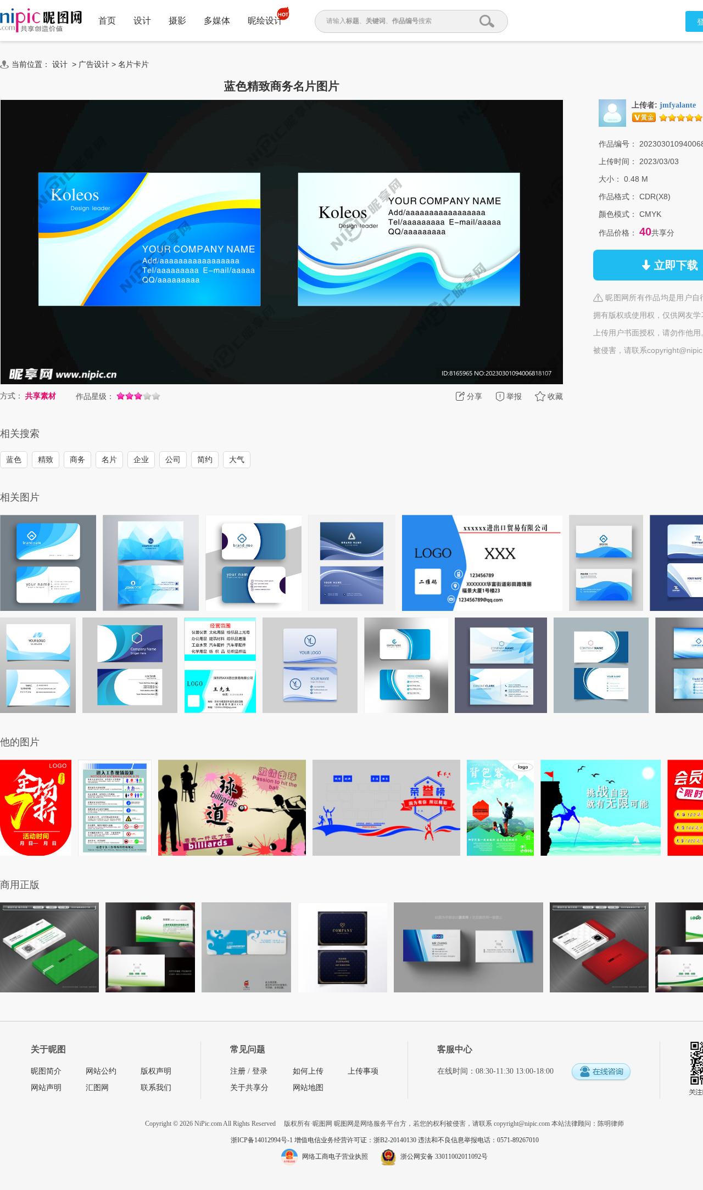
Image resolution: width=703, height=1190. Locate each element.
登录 (259, 1071)
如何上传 (308, 1071)
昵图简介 (46, 1071)
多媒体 (217, 20)
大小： (610, 179)
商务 (77, 459)
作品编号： (618, 143)
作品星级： (95, 396)
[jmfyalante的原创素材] (612, 112)
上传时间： (618, 161)
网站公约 (101, 1071)
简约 (205, 459)
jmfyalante (678, 105)
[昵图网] (41, 20)
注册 (238, 1071)
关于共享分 (249, 1088)
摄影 (177, 20)
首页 (107, 20)
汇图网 (97, 1088)
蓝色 (13, 459)
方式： (11, 395)
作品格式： (618, 196)
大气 (236, 459)
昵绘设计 (265, 20)
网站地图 (308, 1088)
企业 (141, 459)
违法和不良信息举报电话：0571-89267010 (478, 1140)
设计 (142, 20)
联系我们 (156, 1088)
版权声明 (156, 1071)
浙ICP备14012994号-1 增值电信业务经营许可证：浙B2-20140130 (324, 1140)
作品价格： (618, 232)
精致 (45, 459)
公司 (173, 459)
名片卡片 (133, 64)
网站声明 (46, 1088)
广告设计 (94, 64)
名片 (109, 459)
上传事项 (363, 1071)
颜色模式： (618, 214)
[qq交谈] (601, 1072)
